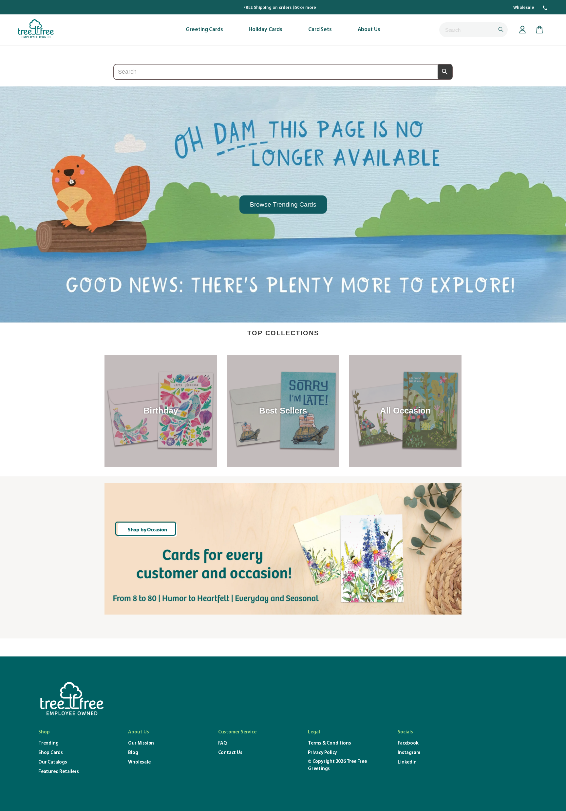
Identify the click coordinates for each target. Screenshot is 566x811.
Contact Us (230, 752)
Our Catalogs (52, 762)
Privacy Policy (322, 752)
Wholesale (523, 8)
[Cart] (539, 30)
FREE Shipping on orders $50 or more (279, 8)
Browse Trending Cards (283, 204)
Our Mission (141, 743)
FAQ (222, 743)
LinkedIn (407, 762)
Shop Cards (50, 752)
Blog (133, 752)
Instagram (409, 752)
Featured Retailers (58, 771)
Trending (48, 743)
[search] (473, 29)
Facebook (408, 743)
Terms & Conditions (329, 743)
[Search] (445, 72)
